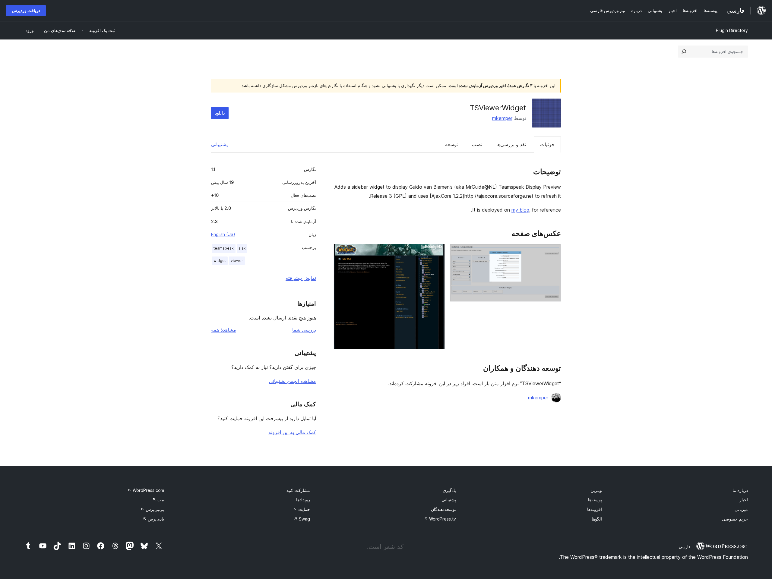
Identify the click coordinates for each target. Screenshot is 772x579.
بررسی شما (304, 330)
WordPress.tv (440, 518)
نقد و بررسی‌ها (511, 144)
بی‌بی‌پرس (152, 509)
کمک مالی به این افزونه (292, 432)
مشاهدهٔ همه (223, 330)
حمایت (301, 509)
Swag (302, 518)
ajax (242, 248)
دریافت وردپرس (26, 10)
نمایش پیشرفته (301, 278)
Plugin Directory (732, 30)
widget (220, 260)
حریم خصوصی (735, 518)
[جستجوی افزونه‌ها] (684, 52)
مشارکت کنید (298, 490)
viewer (237, 260)
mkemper (502, 118)
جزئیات (547, 144)
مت (158, 499)
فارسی (684, 546)
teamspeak (224, 248)
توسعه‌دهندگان (443, 509)
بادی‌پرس (153, 518)
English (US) (223, 234)
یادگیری (449, 490)
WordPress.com (146, 490)
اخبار (743, 499)
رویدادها (303, 499)
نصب (477, 144)
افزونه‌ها (594, 509)
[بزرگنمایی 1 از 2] (553, 252)
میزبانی (741, 509)
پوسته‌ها (595, 499)
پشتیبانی (219, 144)
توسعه (451, 144)
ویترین (596, 490)
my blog (520, 210)
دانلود (220, 112)
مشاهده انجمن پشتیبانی (292, 381)
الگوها (597, 518)
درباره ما (740, 490)
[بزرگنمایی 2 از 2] (437, 252)
